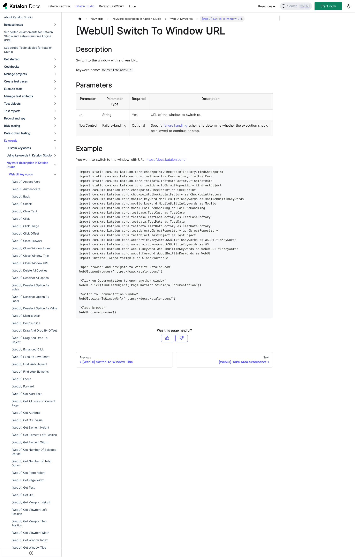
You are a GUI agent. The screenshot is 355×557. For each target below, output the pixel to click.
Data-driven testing (17, 133)
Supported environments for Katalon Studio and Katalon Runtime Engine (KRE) (28, 36)
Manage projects (15, 74)
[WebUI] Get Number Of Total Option (31, 463)
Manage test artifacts (18, 96)
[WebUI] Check (22, 204)
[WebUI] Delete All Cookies (29, 270)
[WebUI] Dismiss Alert (26, 315)
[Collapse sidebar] (31, 553)
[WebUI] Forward (23, 386)
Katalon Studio (84, 6)
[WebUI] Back (21, 196)
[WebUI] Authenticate (26, 189)
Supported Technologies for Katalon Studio (28, 49)
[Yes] (167, 338)
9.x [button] (131, 6)
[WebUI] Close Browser (27, 241)
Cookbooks (11, 66)
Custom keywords (19, 148)
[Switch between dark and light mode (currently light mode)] (348, 6)
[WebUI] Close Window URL (30, 263)
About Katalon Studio (18, 17)
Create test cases (16, 81)
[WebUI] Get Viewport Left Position (29, 511)
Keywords (10, 140)
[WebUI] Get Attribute (26, 412)
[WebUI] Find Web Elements (30, 371)
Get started (11, 59)
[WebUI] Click (21, 218)
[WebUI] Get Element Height (30, 427)
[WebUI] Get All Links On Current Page (33, 403)
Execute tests (13, 88)
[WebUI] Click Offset (25, 233)
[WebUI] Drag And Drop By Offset (34, 330)
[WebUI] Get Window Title (29, 547)
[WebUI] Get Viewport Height (31, 502)
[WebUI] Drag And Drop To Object (29, 340)
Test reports (12, 111)
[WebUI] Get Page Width (28, 480)
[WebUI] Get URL (23, 495)
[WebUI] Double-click (26, 323)
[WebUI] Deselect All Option (30, 278)
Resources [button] (265, 6)
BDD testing (12, 125)
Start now (328, 6)
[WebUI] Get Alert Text (27, 393)
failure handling (175, 125)
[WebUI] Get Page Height (28, 472)
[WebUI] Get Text (23, 487)
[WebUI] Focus (21, 379)
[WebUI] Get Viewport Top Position (29, 523)
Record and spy (14, 118)
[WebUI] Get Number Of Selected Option (34, 451)
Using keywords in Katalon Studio (29, 155)
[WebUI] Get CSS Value (27, 420)
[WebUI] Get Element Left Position (34, 435)
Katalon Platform (59, 6)
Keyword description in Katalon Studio (27, 165)
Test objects (12, 103)
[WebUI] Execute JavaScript (31, 356)
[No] (181, 338)
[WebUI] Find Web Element (29, 364)
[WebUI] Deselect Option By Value (34, 308)
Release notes (13, 24)
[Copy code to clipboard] (267, 171)
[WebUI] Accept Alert (26, 181)
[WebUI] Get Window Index (30, 540)
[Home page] (80, 19)
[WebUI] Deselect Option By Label (30, 299)
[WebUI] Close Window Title (30, 255)
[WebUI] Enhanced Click (28, 349)
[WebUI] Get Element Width (30, 442)
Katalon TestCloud (111, 6)
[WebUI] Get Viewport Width (30, 532)
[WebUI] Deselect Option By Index (30, 287)
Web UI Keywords (21, 174)
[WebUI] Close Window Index (31, 248)
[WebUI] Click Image (25, 226)
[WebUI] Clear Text (24, 211)
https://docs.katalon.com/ (165, 159)
